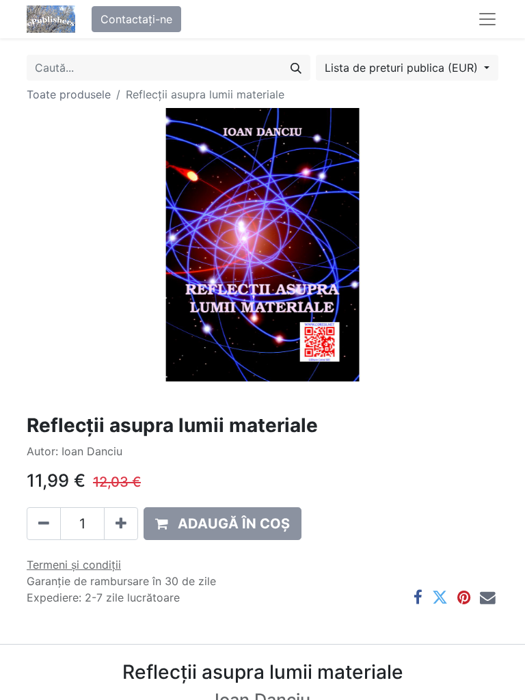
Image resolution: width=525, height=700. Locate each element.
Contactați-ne (136, 19)
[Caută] (296, 68)
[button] (222, 523)
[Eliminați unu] (44, 523)
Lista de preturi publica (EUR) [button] (403, 68)
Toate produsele (69, 94)
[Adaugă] (121, 523)
